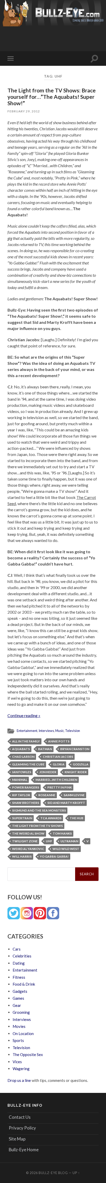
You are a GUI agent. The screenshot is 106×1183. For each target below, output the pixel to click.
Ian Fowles (21, 772)
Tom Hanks (62, 833)
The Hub (76, 818)
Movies (19, 1026)
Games (18, 998)
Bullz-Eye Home (24, 1149)
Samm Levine (74, 795)
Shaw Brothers (25, 803)
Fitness (19, 977)
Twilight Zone (25, 841)
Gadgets (20, 991)
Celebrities (22, 956)
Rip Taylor (21, 795)
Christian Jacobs (58, 757)
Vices (17, 1061)
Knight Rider (76, 772)
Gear (17, 1005)
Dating (19, 963)
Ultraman (69, 841)
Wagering (21, 1068)
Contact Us (20, 1117)
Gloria (59, 764)
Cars (17, 949)
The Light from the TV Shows (37, 826)
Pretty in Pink (59, 787)
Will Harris (22, 856)
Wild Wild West (65, 849)
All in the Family (26, 741)
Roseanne (46, 795)
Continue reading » (23, 715)
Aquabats (21, 749)
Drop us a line (19, 1080)
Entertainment (27, 731)
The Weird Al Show (28, 833)
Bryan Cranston (74, 749)
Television (72, 731)
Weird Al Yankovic (28, 849)
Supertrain (22, 818)
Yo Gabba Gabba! (54, 856)
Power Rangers (25, 787)
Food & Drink (24, 984)
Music (59, 731)
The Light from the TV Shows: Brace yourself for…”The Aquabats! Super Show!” (51, 96)
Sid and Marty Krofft (66, 803)
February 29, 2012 (23, 111)
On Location (23, 1033)
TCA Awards (50, 818)
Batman (45, 749)
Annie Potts (58, 741)
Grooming (21, 1012)
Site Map (17, 1139)
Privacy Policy (22, 1128)
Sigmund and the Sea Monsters (39, 810)
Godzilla (81, 764)
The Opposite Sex (28, 1054)
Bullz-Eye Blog (53, 1173)
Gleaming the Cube (28, 764)
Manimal (19, 780)
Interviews (46, 731)
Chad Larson (23, 757)
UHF (49, 841)
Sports (18, 1040)
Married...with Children (56, 780)
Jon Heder (47, 772)
